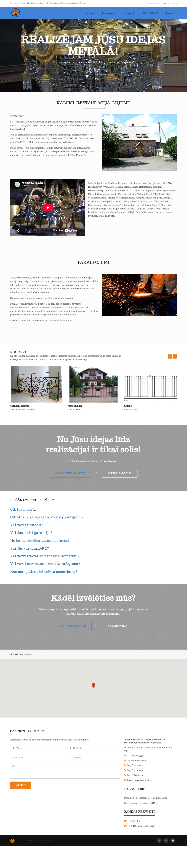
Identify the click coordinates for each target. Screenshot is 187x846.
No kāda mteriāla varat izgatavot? (39, 540)
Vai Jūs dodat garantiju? (31, 532)
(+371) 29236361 (19, 3)
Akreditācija (117, 626)
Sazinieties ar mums (68, 79)
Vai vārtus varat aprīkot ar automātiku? (44, 556)
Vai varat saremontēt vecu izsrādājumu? (45, 564)
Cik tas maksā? (23, 509)
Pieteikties (154, 3)
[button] (170, 356)
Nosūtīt (21, 785)
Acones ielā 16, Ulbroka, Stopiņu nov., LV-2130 (67, 3)
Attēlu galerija (119, 473)
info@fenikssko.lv (37, 3)
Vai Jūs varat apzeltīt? (29, 548)
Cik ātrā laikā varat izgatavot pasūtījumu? (46, 517)
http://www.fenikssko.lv (140, 780)
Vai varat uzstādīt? (26, 525)
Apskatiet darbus (121, 79)
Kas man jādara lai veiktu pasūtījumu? (43, 571)
